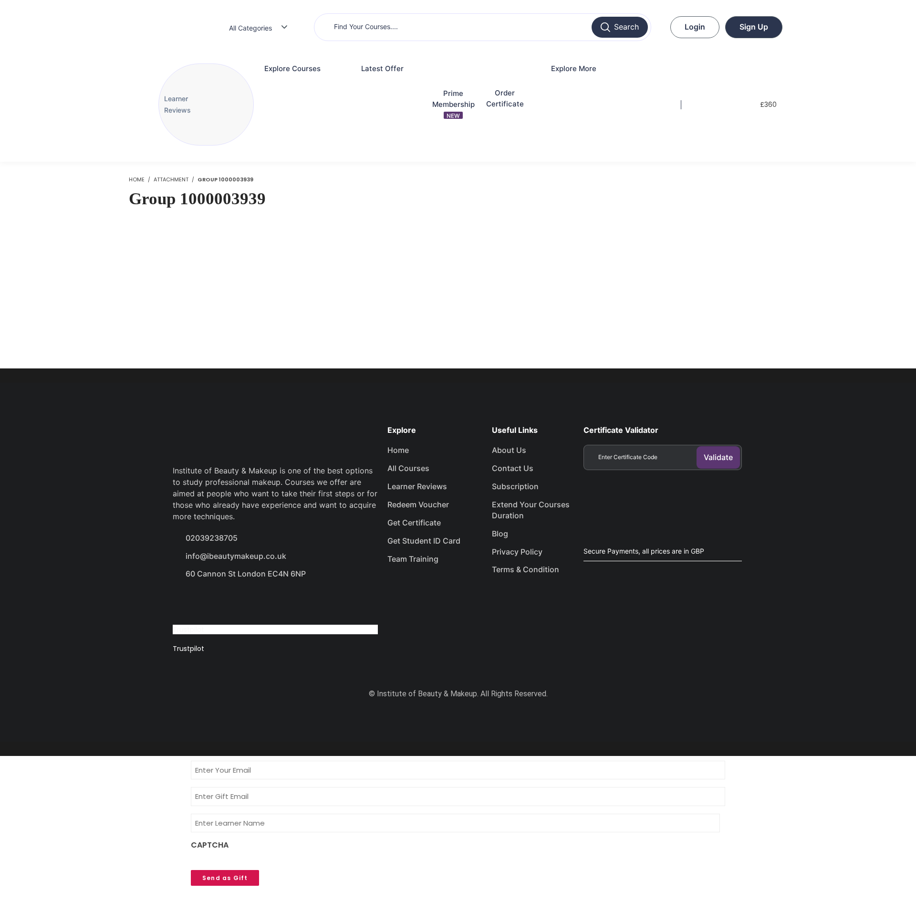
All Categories (250, 28)
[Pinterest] (286, 601)
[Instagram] (252, 601)
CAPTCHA (210, 845)
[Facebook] (185, 601)
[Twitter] (218, 601)
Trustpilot (188, 629)
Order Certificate (505, 98)
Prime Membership (453, 104)
